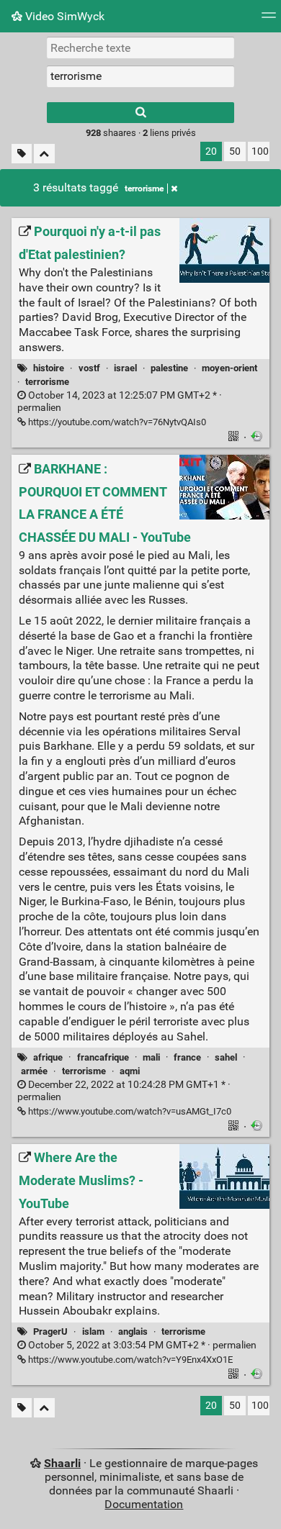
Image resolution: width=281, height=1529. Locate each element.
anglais (133, 1331)
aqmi (130, 1071)
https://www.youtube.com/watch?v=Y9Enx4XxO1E (129, 1359)
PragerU (50, 1331)
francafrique (103, 1057)
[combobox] (140, 76)
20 (211, 151)
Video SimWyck (63, 16)
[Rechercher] (140, 112)
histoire (48, 368)
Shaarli (62, 1463)
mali (151, 1057)
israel (125, 368)
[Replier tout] (44, 153)
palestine (169, 368)
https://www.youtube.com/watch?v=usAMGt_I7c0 (128, 1111)
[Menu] (269, 20)
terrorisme (144, 188)
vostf (89, 368)
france (187, 1057)
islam (93, 1331)
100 (260, 151)
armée (34, 1071)
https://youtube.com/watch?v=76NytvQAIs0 (116, 422)
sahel (226, 1057)
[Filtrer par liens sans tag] (22, 153)
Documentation (143, 1504)
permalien (141, 1345)
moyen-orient (229, 368)
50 (235, 151)
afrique (48, 1057)
